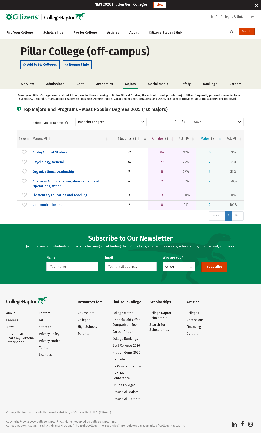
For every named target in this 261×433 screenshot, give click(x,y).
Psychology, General (48, 162)
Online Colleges (123, 385)
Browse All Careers (126, 399)
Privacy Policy (49, 334)
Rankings (210, 84)
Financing (194, 327)
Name (50, 257)
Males (205, 139)
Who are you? (173, 257)
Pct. (181, 139)
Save (197, 122)
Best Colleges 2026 (126, 345)
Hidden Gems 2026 (126, 352)
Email (109, 257)
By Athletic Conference (121, 375)
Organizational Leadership (53, 172)
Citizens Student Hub (165, 32)
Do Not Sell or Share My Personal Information (20, 338)
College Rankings (125, 339)
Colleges (84, 320)
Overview (26, 84)
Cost (80, 84)
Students (125, 139)
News (10, 327)
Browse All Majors (125, 392)
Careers (236, 84)
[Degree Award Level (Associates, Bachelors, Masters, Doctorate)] (66, 123)
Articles (113, 32)
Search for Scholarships (159, 327)
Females (157, 139)
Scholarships (53, 32)
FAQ (41, 320)
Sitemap (45, 327)
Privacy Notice (49, 341)
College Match (122, 313)
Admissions (55, 84)
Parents (84, 334)
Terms (43, 348)
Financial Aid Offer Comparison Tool (126, 322)
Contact (44, 313)
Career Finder (122, 332)
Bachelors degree (91, 122)
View (160, 5)
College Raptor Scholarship (160, 315)
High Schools (87, 327)
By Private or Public (127, 366)
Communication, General (51, 205)
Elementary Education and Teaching (60, 195)
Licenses (45, 355)
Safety (185, 84)
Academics (104, 84)
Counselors (86, 313)
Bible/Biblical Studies (50, 152)
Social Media (158, 84)
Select (169, 267)
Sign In (246, 31)
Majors (38, 139)
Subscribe (214, 267)
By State (118, 359)
